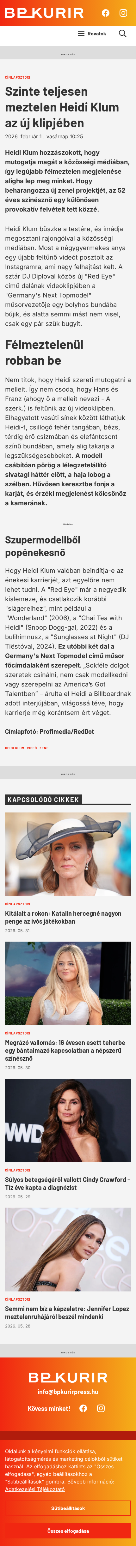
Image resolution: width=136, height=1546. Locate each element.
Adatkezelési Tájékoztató (35, 1489)
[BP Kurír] (44, 13)
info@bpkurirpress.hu (68, 1391)
